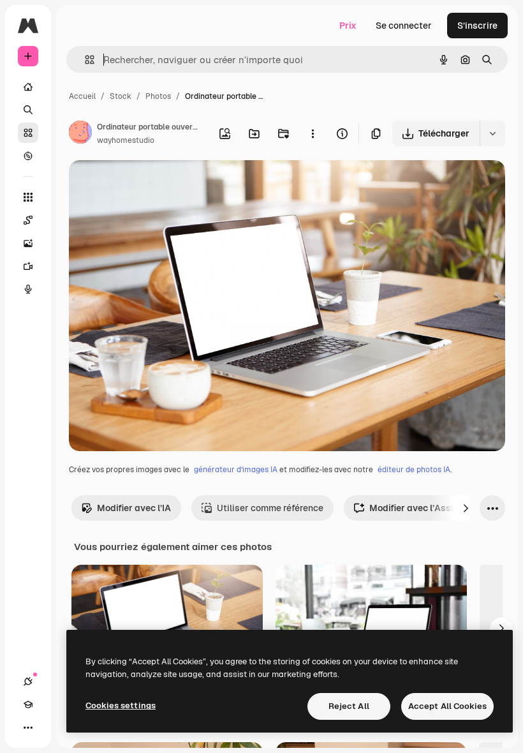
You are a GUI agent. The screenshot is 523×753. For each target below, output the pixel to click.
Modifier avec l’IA (134, 508)
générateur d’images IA (235, 470)
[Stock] (28, 133)
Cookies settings (120, 705)
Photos (158, 96)
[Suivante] (465, 508)
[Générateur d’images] (28, 243)
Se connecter (404, 25)
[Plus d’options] (312, 133)
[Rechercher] (28, 110)
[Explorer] (28, 155)
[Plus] (28, 727)
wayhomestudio (125, 140)
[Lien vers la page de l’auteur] (80, 134)
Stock (120, 96)
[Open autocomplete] (84, 59)
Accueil (82, 96)
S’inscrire (477, 25)
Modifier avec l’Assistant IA (428, 508)
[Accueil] (28, 87)
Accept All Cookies (447, 706)
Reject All (348, 706)
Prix (348, 25)
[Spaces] (28, 220)
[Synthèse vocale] (28, 289)
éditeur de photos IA (414, 470)
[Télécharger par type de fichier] (492, 133)
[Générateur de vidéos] (28, 266)
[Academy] (28, 704)
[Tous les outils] (28, 197)
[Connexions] (28, 681)
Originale (153, 185)
